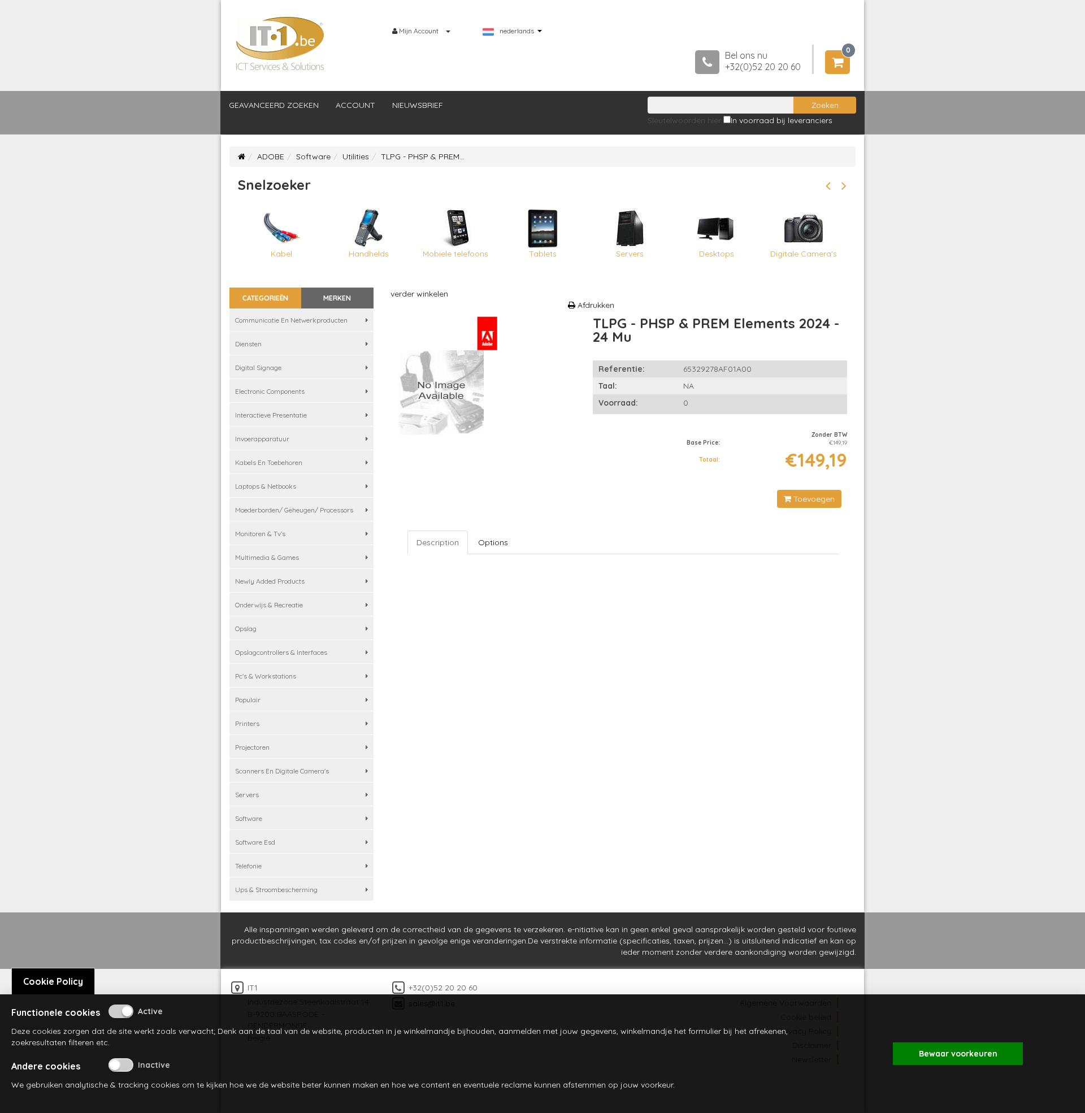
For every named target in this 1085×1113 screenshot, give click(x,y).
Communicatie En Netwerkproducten (291, 320)
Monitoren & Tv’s (260, 533)
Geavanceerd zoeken (274, 105)
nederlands (517, 31)
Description (437, 542)
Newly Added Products (270, 581)
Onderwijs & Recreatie (269, 605)
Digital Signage (258, 367)
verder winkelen (419, 294)
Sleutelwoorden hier (684, 120)
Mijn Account (418, 31)
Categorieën (265, 298)
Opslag (246, 628)
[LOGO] (280, 43)
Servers (247, 794)
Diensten (248, 344)
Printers (247, 723)
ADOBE (270, 156)
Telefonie (248, 866)
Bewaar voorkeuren (958, 1054)
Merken (337, 298)
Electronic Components (270, 391)
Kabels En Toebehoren (268, 462)
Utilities (355, 156)
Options (493, 542)
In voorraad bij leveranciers (781, 120)
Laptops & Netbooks (265, 486)
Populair (248, 699)
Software (313, 156)
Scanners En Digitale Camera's (282, 771)
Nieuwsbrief (417, 105)
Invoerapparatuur (262, 438)
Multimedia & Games (267, 557)
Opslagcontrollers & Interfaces (281, 652)
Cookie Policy (53, 981)
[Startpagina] (241, 156)
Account (355, 105)
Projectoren (252, 747)
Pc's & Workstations (265, 676)
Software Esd (255, 842)
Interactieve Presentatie (271, 415)
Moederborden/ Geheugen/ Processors (294, 510)
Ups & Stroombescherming (276, 889)
